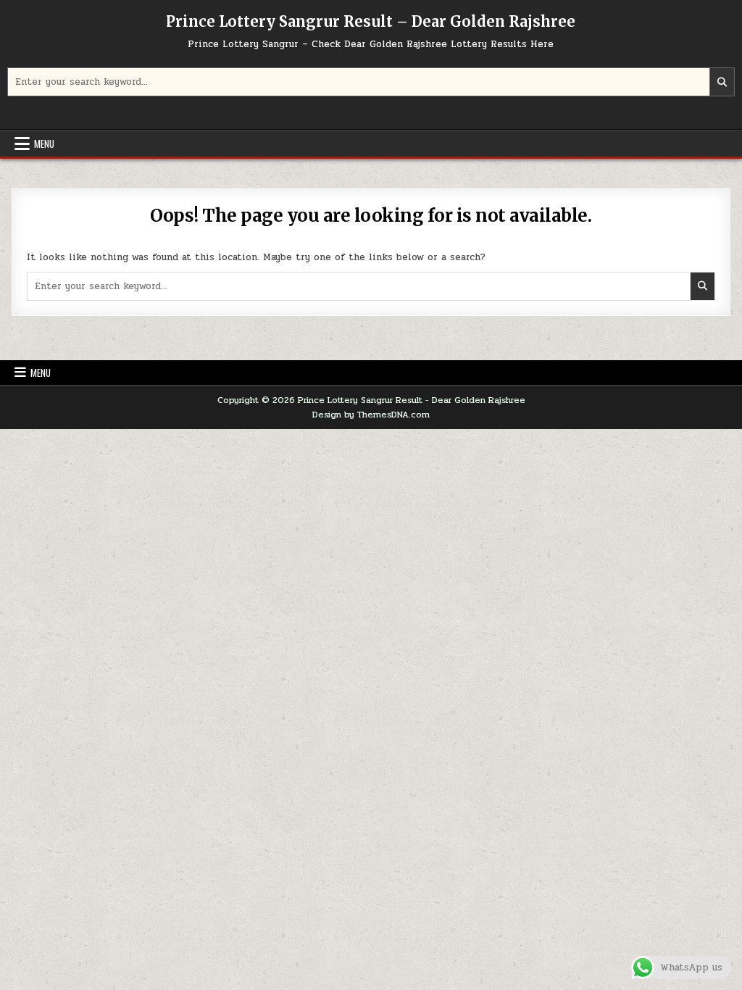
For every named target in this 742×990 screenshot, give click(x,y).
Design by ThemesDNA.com (371, 414)
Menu (44, 143)
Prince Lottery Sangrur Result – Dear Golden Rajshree (370, 21)
